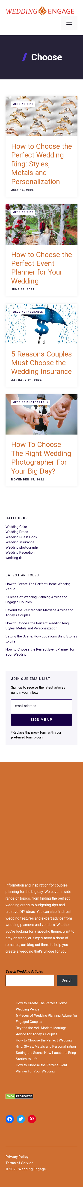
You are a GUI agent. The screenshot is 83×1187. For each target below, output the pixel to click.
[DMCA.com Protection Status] (41, 1097)
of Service (25, 1163)
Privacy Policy (17, 1157)
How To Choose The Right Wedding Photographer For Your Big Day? (41, 457)
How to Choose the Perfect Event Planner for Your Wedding (41, 267)
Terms (11, 1163)
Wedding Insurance (28, 312)
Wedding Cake (16, 527)
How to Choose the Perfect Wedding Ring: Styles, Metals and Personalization (41, 164)
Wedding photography (30, 402)
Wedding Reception (20, 552)
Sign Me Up (42, 719)
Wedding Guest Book (21, 537)
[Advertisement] (41, 818)
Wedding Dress (17, 532)
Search (67, 980)
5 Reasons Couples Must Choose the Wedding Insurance (41, 363)
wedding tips (23, 104)
